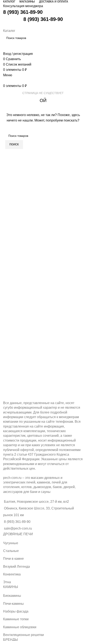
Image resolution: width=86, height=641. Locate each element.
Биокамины (12, 595)
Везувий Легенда (16, 566)
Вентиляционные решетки (23, 635)
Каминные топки (16, 619)
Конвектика (12, 574)
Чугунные (10, 543)
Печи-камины (13, 603)
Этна (7, 582)
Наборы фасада (15, 611)
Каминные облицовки (19, 627)
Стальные (11, 551)
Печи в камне (13, 558)
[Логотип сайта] (3, 25)
